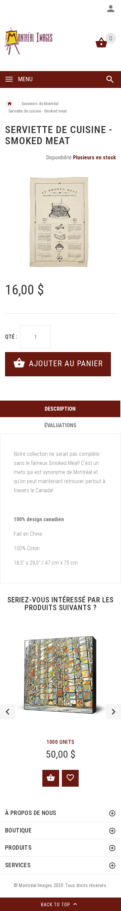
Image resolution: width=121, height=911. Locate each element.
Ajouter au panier (65, 363)
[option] (60, 222)
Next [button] (113, 711)
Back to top (56, 904)
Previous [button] (7, 711)
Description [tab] (60, 409)
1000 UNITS (60, 742)
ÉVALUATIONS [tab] (60, 425)
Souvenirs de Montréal (40, 103)
